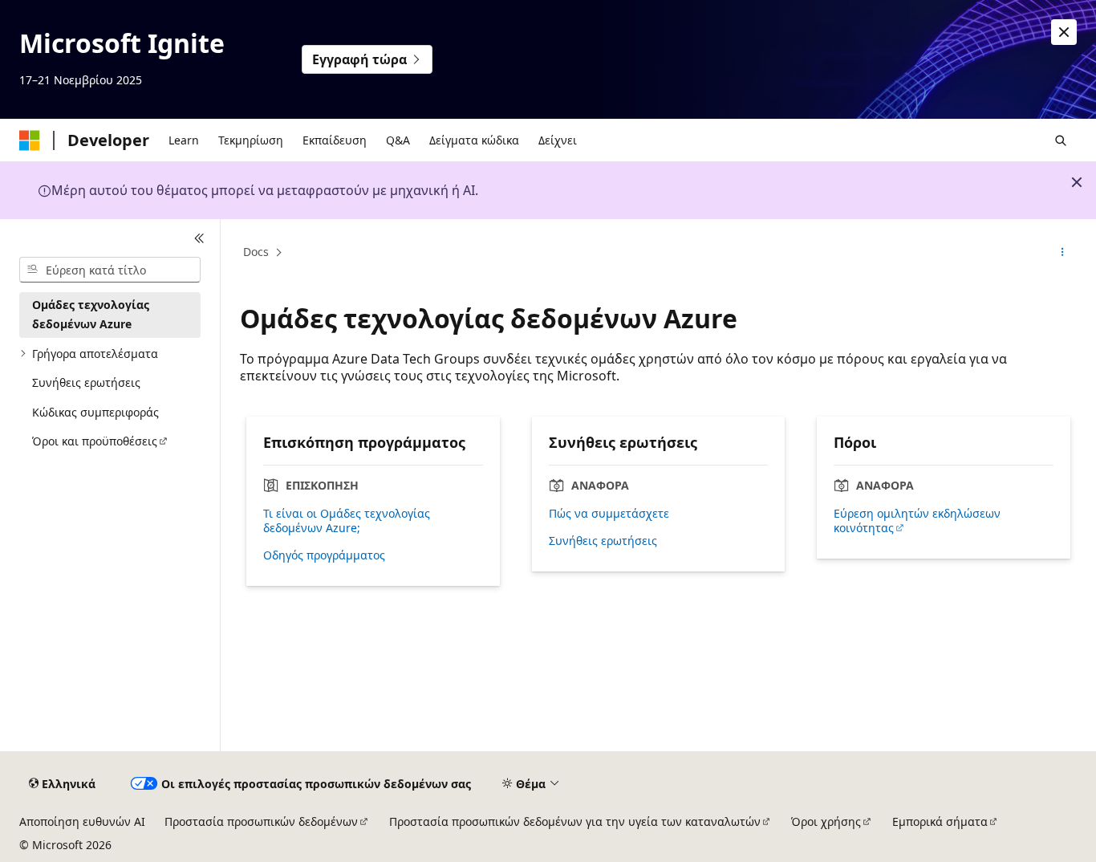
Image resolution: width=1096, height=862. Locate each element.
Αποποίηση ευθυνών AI (82, 821)
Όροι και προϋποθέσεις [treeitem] (94, 441)
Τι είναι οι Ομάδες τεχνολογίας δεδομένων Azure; (346, 520)
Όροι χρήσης (826, 821)
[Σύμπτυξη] (199, 238)
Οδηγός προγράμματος (324, 555)
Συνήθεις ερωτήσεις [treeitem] (86, 382)
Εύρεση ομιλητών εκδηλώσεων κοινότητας (917, 520)
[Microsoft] (29, 140)
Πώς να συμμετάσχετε (609, 513)
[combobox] (110, 270)
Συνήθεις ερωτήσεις (603, 541)
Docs (256, 251)
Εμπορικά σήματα (940, 821)
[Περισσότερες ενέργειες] (1063, 253)
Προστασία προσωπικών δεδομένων (261, 821)
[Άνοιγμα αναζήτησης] (1061, 140)
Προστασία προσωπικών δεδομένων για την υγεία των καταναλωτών (575, 821)
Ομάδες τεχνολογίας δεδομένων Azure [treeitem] (90, 314)
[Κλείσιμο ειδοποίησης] (1064, 32)
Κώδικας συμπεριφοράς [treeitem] (95, 412)
